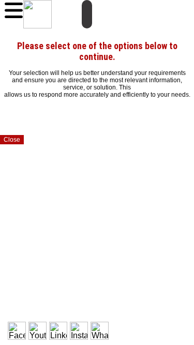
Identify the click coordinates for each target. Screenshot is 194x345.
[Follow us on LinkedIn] (58, 331)
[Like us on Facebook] (17, 331)
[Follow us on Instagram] (79, 331)
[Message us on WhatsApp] (100, 331)
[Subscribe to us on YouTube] (37, 331)
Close (12, 139)
